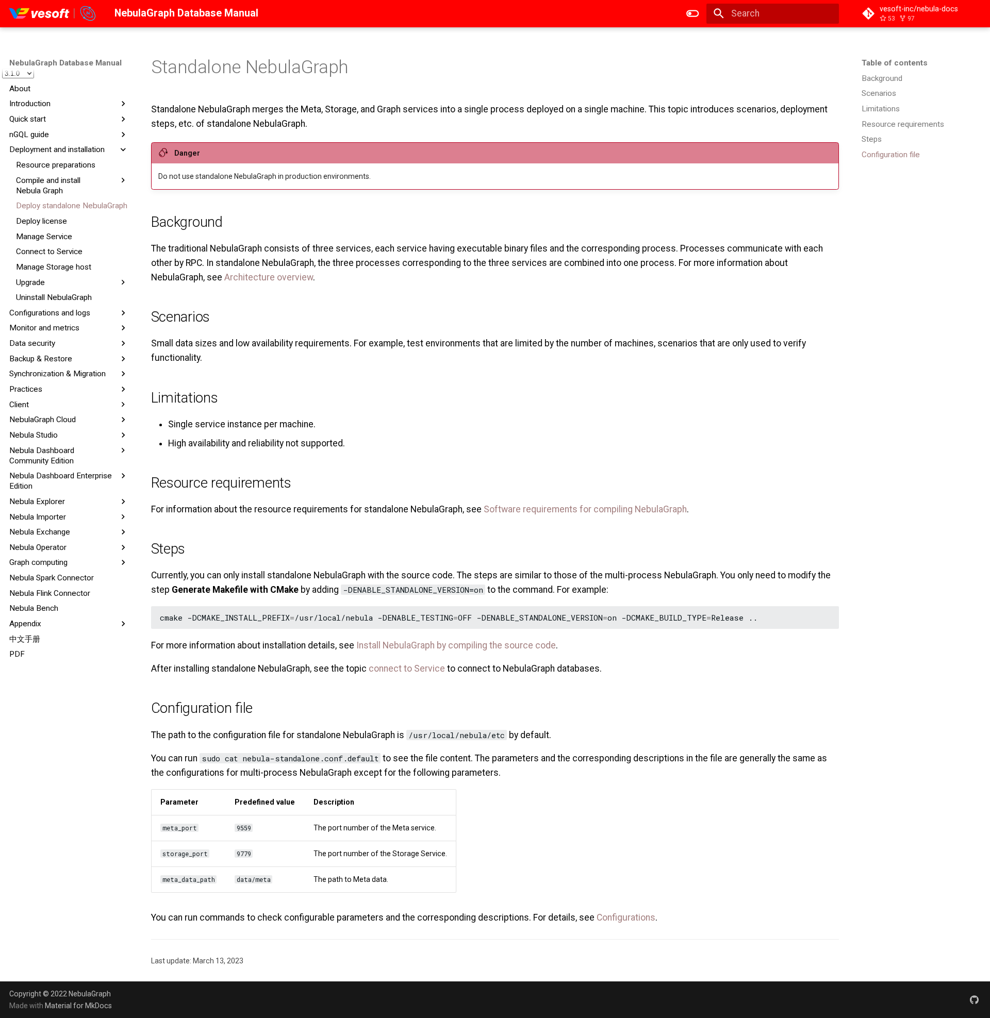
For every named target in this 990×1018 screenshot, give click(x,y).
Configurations (626, 917)
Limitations (881, 108)
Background (882, 78)
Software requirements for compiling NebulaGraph (585, 509)
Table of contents (895, 63)
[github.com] (974, 999)
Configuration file (891, 154)
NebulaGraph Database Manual (65, 63)
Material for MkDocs (78, 1006)
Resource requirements (903, 124)
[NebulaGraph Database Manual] (53, 13)
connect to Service (407, 668)
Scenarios (879, 93)
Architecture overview (268, 277)
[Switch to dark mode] (693, 13)
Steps (872, 139)
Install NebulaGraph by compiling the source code (456, 645)
